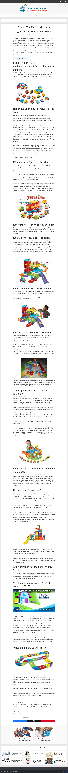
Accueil (8, 15)
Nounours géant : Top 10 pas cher (38, 754)
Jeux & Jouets (9, 20)
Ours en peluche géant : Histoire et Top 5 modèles (59, 754)
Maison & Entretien (53, 15)
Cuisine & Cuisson (15, 15)
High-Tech (43, 15)
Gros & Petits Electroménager (30, 15)
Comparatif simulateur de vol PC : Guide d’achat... (16, 761)
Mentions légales (63, 771)
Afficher (26, 58)
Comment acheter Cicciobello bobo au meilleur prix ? (59, 761)
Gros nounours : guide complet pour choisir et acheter (37, 761)
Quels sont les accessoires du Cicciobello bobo (16, 754)
